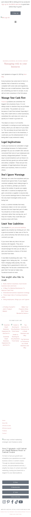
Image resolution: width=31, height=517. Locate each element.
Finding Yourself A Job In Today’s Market (9, 309)
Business (6, 61)
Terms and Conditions (15, 514)
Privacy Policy (26, 511)
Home (3, 420)
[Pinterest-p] (8, 502)
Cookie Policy (4, 511)
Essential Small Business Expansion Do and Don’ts (6, 341)
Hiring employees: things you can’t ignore (16, 299)
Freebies (4, 430)
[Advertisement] (15, 40)
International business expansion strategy (16, 292)
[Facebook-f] (12, 502)
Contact (4, 433)
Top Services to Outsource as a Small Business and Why (25, 344)
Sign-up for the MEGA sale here (11, 4)
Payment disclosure (15, 511)
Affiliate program (6, 428)
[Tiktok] (16, 502)
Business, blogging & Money (18, 61)
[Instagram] (4, 502)
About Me (4, 423)
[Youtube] (21, 502)
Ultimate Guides (6, 425)
